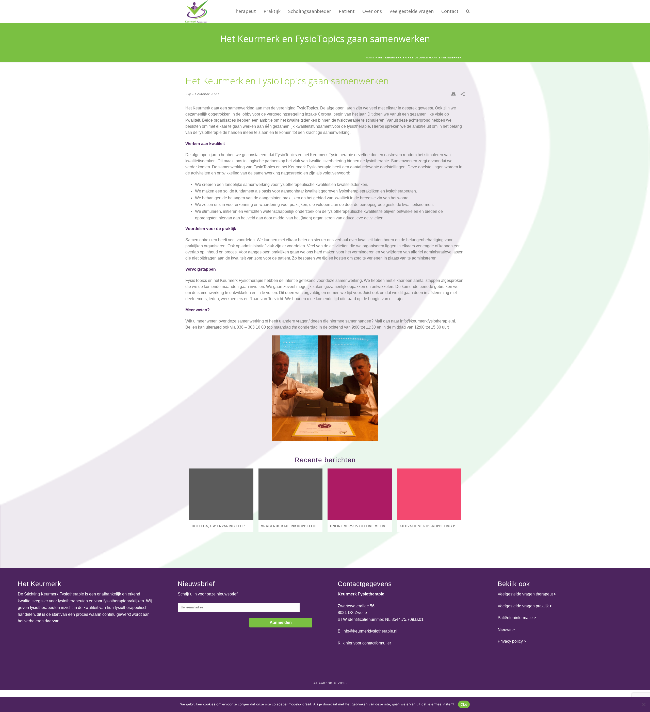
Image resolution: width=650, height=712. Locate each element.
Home (370, 57)
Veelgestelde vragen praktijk (523, 606)
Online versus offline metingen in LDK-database (361, 526)
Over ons (372, 11)
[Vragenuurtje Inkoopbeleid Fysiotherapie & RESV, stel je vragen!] (290, 494)
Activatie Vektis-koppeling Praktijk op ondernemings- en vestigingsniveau (430, 526)
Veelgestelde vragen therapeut (525, 594)
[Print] (453, 94)
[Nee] (643, 704)
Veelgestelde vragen (411, 11)
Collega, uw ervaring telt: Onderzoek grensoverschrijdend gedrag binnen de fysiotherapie (222, 526)
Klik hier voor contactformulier (364, 643)
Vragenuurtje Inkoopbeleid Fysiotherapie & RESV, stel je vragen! (292, 526)
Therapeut (244, 11)
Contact (450, 11)
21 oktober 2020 (205, 94)
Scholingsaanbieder (309, 11)
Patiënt (347, 11)
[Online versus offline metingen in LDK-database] (360, 494)
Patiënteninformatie (515, 618)
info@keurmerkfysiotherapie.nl (427, 321)
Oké (464, 704)
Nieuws (504, 629)
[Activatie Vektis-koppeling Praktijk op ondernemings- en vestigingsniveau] (429, 494)
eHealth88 (323, 683)
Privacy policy (510, 641)
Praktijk (272, 11)
